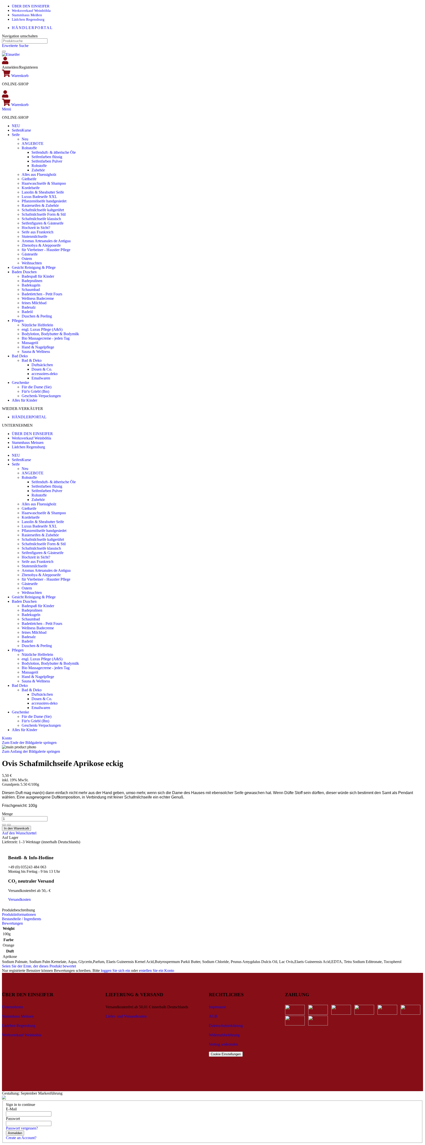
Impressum (217, 1007)
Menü (6, 109)
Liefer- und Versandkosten (126, 1016)
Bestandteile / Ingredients (21, 919)
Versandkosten (19, 899)
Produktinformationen (19, 914)
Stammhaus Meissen (28, 442)
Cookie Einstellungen (226, 1054)
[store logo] (11, 54)
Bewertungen (12, 923)
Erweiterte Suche (15, 46)
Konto (7, 738)
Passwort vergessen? (22, 1128)
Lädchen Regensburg (28, 19)
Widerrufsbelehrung (224, 1035)
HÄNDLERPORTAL (32, 28)
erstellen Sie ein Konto (156, 970)
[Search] (4, 51)
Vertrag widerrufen (223, 1044)
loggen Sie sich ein (115, 970)
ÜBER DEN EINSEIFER (30, 6)
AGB (213, 1016)
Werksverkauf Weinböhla (31, 11)
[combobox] (24, 41)
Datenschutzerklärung (226, 1026)
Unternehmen (12, 1007)
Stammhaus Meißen (27, 15)
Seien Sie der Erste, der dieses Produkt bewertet (39, 966)
